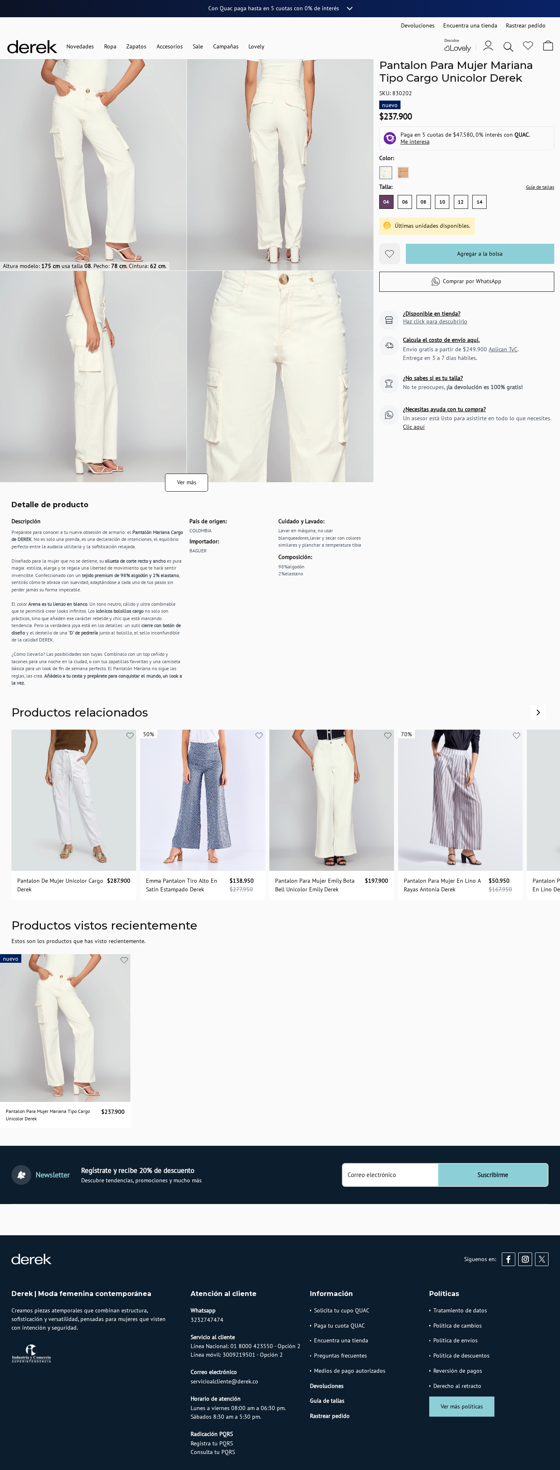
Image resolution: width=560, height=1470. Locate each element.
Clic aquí (414, 427)
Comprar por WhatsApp (472, 281)
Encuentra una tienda (341, 1340)
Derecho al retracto (457, 1386)
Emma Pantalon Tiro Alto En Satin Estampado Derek (181, 885)
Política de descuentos (461, 1355)
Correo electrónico (372, 1175)
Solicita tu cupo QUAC (341, 1310)
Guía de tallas (540, 187)
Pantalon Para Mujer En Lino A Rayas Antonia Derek (442, 885)
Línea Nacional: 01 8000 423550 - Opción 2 (245, 1346)
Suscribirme (493, 1175)
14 (480, 202)
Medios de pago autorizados (349, 1370)
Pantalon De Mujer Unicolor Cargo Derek (60, 885)
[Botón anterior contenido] (538, 712)
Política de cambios (457, 1325)
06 (405, 202)
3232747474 (207, 1319)
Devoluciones (327, 1386)
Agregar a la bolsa (480, 253)
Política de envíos (455, 1340)
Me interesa (415, 142)
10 (442, 202)
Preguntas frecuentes (340, 1355)
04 (386, 202)
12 (461, 202)
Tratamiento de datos (460, 1310)
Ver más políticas (462, 1406)
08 (423, 202)
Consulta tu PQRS (213, 1452)
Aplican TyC (503, 349)
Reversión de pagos (457, 1370)
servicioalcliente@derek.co (224, 1381)
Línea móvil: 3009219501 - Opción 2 (237, 1354)
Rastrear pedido (330, 1416)
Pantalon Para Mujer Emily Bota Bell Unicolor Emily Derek (315, 885)
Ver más (186, 482)
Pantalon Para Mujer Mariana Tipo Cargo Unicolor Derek (48, 1115)
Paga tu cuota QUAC (339, 1325)
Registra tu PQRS (212, 1443)
